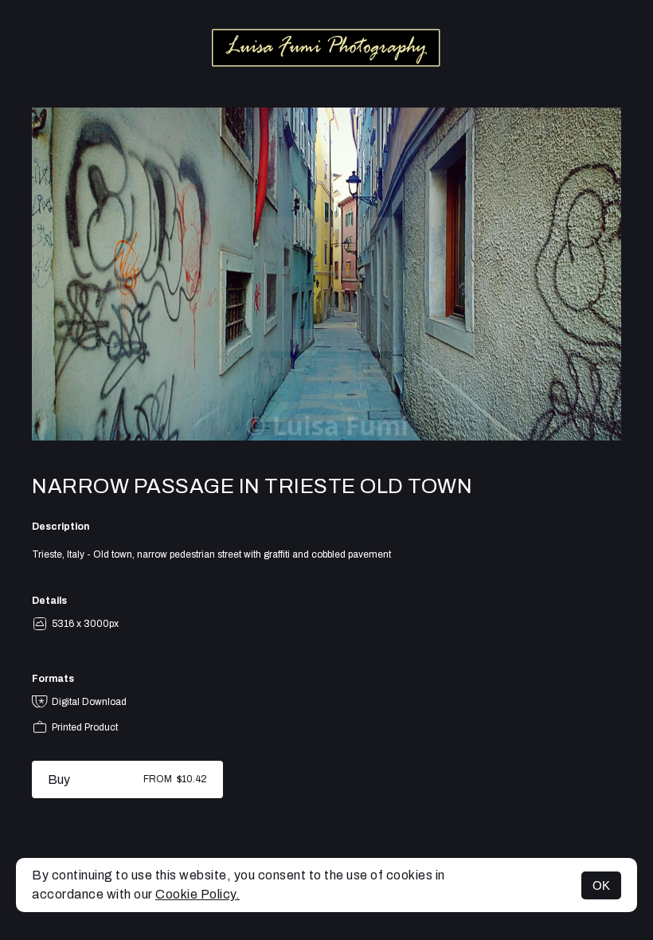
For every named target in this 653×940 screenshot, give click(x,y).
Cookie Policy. (197, 894)
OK (601, 885)
